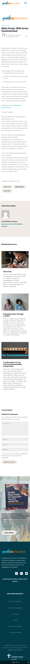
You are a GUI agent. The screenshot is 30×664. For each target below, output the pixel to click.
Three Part (7, 191)
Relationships (19, 186)
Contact (15, 581)
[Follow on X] (21, 573)
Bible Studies (6, 25)
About (16, 579)
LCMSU (15, 620)
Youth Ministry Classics (14, 35)
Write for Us (23, 579)
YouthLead (15, 614)
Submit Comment (9, 462)
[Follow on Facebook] (16, 573)
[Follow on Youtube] (26, 573)
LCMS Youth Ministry (15, 601)
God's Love (7, 186)
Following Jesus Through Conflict (13, 315)
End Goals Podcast (15, 632)
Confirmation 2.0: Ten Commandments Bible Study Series (12, 364)
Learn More (9, 533)
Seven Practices (8, 579)
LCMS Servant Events (15, 626)
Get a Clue (7, 271)
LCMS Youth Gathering (15, 608)
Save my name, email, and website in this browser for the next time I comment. (15, 455)
